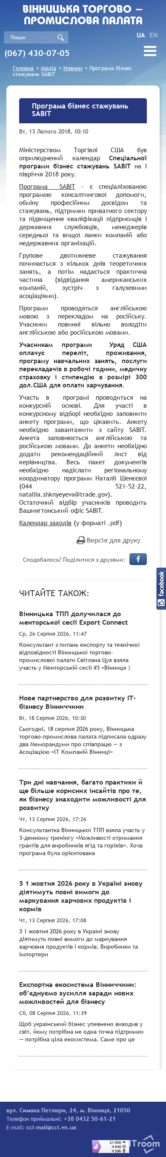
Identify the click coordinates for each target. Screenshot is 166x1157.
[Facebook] (138, 559)
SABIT (47, 186)
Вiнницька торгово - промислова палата (83, 16)
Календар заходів (45, 522)
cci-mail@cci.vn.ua (51, 1127)
